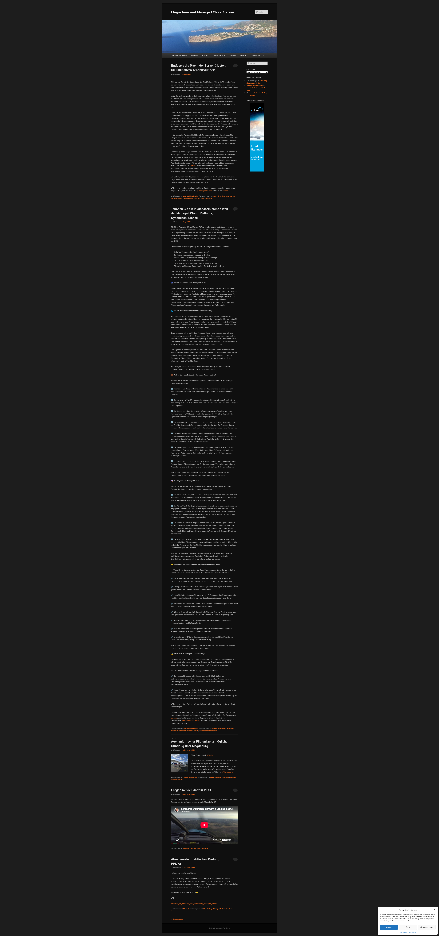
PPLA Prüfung (207, 909)
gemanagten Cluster (204, 190)
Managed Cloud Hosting (179, 55)
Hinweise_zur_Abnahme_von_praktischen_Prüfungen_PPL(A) (194, 903)
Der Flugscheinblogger (254, 85)
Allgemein (194, 55)
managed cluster (176, 198)
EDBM (212, 777)
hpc (234, 196)
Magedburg (218, 777)
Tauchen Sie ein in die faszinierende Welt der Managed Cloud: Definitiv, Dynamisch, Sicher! (199, 213)
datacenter (225, 196)
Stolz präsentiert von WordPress (219, 928)
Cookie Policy (404, 932)
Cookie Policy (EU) (257, 55)
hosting (173, 731)
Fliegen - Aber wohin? (190, 777)
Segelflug (233, 55)
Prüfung (215, 909)
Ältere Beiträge (177, 919)
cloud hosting (222, 729)
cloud (219, 196)
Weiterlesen (227, 772)
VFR (220, 909)
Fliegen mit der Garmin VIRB (191, 790)
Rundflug (226, 777)
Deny (408, 927)
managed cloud (181, 731)
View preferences (426, 927)
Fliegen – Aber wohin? (219, 55)
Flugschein (204, 55)
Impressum (412, 932)
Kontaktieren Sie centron (191, 720)
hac (231, 196)
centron (193, 165)
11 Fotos (210, 755)
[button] (434, 910)
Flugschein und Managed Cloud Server (202, 11)
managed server (188, 198)
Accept (389, 927)
